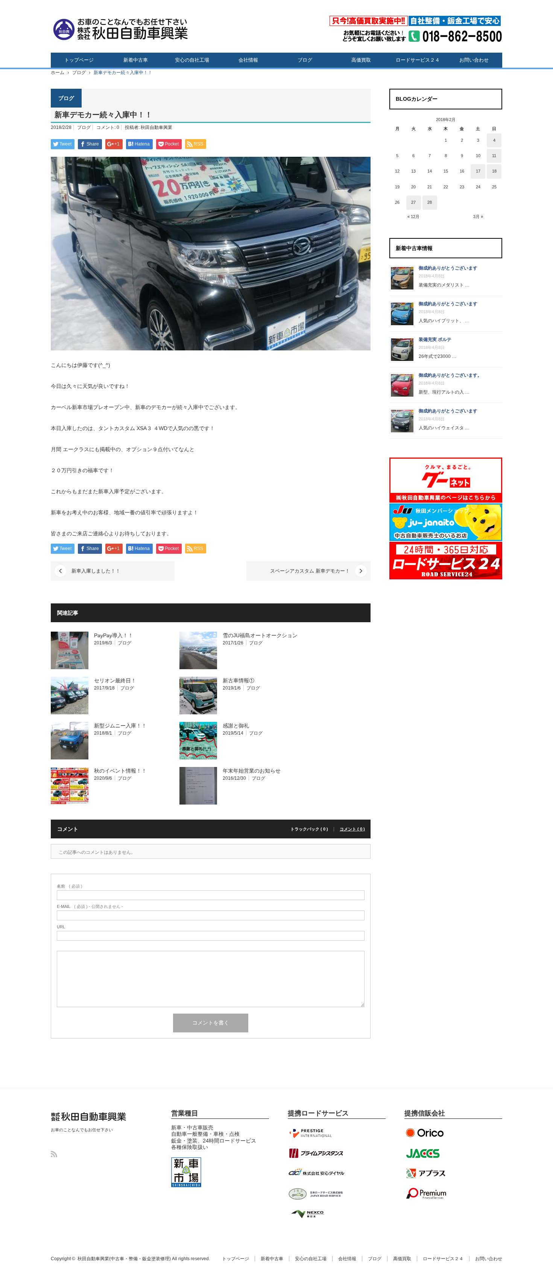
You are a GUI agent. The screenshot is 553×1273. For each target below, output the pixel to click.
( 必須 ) (69, 886)
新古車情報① (238, 680)
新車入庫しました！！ (95, 571)
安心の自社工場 (192, 60)
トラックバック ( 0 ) (309, 829)
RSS (54, 1154)
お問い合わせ (474, 60)
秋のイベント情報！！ (120, 771)
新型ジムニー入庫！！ (120, 726)
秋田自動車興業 (156, 127)
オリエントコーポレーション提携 (427, 1132)
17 (478, 171)
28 (429, 202)
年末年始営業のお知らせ (252, 771)
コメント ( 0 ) (352, 829)
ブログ (305, 60)
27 (413, 202)
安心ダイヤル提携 (316, 1173)
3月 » (478, 216)
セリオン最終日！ (115, 680)
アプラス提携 (427, 1173)
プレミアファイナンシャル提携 (427, 1193)
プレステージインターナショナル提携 (316, 1132)
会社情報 (248, 60)
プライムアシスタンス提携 (316, 1153)
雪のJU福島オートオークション (260, 635)
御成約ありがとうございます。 (450, 375)
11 (494, 155)
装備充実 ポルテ (435, 339)
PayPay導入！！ (113, 635)
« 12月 (413, 216)
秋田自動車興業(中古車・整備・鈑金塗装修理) (87, 1123)
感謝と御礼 (236, 726)
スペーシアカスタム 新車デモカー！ (310, 571)
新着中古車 (135, 60)
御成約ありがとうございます (448, 268)
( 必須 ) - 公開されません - (90, 907)
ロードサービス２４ (418, 60)
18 (494, 171)
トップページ (79, 60)
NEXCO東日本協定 (316, 1213)
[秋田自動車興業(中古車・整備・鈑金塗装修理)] (120, 28)
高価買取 (361, 60)
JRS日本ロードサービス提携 (316, 1193)
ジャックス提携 (427, 1153)
